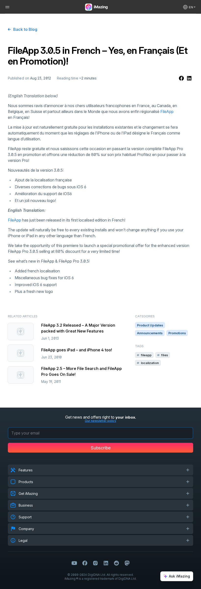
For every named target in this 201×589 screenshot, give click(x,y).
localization (150, 363)
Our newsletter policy (100, 420)
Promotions (177, 333)
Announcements (150, 333)
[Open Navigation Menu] (7, 7)
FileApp (167, 111)
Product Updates (150, 325)
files (164, 355)
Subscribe (101, 447)
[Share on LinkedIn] (189, 78)
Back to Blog (25, 29)
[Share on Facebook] (181, 78)
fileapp (146, 355)
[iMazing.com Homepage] (96, 7)
